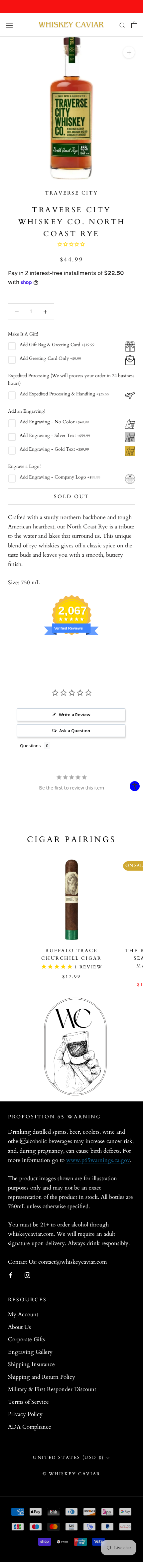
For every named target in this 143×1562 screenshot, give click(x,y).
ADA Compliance (29, 1427)
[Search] (122, 25)
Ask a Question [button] (74, 731)
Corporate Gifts (26, 1339)
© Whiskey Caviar (71, 1474)
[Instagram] (27, 1275)
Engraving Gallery (30, 1352)
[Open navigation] (9, 25)
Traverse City (71, 193)
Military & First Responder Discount (52, 1389)
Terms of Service (28, 1402)
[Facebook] (11, 1275)
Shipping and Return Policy (41, 1377)
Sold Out (71, 496)
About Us (19, 1327)
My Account (23, 1314)
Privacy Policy (25, 1414)
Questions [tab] (30, 746)
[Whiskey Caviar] (71, 25)
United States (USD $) (68, 1458)
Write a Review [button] (74, 715)
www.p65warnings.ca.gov (98, 1160)
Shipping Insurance (31, 1364)
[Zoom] (129, 52)
